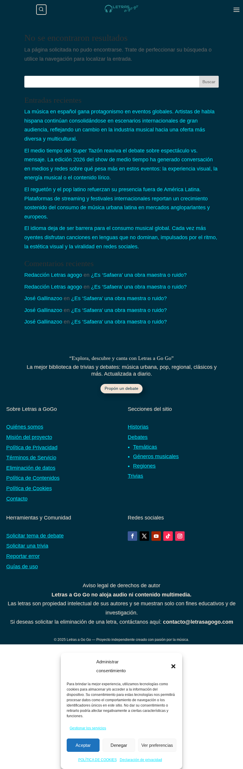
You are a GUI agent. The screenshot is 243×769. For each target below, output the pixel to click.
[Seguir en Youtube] (156, 536)
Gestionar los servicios (88, 728)
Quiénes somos (24, 427)
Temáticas (145, 447)
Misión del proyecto (29, 437)
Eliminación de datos (30, 468)
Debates (138, 437)
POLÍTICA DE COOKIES (97, 760)
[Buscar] (41, 9)
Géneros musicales (156, 456)
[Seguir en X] (144, 536)
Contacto (17, 499)
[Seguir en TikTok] (168, 536)
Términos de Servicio (31, 458)
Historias (138, 427)
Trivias (135, 476)
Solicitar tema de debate (35, 536)
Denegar (119, 745)
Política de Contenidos (33, 478)
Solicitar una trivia (27, 546)
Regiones (144, 466)
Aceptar (83, 745)
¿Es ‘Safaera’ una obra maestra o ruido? (139, 275)
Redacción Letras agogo (53, 275)
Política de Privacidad (31, 448)
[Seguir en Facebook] (132, 536)
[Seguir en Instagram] (180, 536)
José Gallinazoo (43, 298)
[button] (173, 666)
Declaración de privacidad (141, 760)
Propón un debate (121, 388)
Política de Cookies (29, 488)
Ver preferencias (157, 745)
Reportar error (23, 556)
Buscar (208, 81)
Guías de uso (22, 566)
